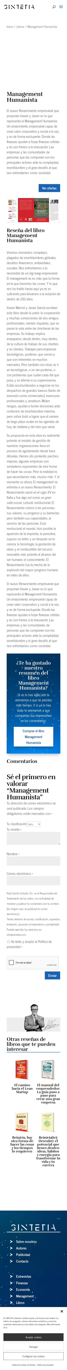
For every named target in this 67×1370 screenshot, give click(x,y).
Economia (23, 1289)
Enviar (52, 975)
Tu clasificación (17, 824)
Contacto (22, 1261)
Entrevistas (23, 1276)
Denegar (33, 1346)
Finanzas (22, 1283)
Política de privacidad (45, 1365)
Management (25, 1296)
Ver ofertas (49, 188)
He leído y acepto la (29, 944)
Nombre (13, 854)
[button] (62, 1311)
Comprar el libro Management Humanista (33, 736)
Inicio (10, 26)
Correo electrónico (20, 873)
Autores (21, 1248)
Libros (20, 26)
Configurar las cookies (33, 1356)
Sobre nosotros (26, 1241)
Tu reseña (14, 829)
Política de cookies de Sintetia (23, 1365)
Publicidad (23, 1254)
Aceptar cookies (34, 1337)
